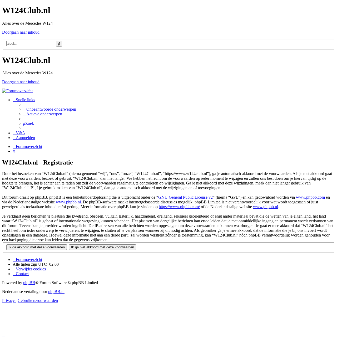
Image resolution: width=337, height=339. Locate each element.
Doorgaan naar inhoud (20, 32)
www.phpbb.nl (68, 202)
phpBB (29, 282)
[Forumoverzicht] (17, 91)
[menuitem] (49, 109)
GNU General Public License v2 (185, 197)
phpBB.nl (56, 291)
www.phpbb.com (310, 197)
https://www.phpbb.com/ (179, 206)
